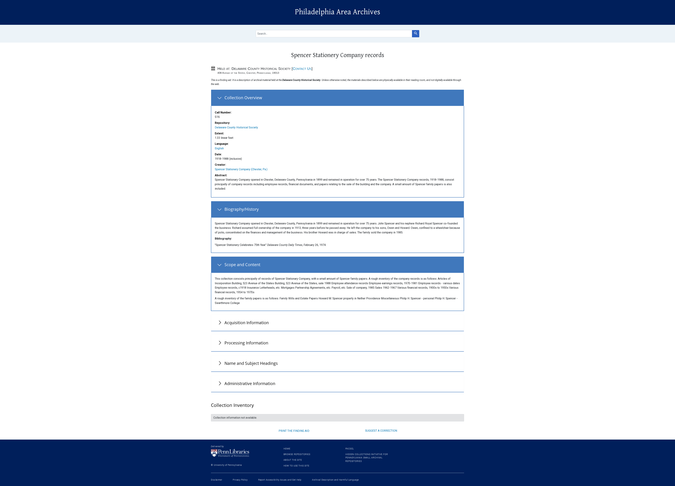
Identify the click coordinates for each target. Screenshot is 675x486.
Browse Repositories (297, 454)
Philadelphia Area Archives (337, 12)
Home (287, 448)
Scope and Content (242, 264)
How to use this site (296, 466)
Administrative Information (249, 383)
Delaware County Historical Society (236, 127)
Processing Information (246, 343)
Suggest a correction (381, 430)
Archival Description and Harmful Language (335, 480)
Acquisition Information (246, 322)
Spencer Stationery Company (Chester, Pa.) (241, 169)
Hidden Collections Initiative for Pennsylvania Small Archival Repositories (366, 457)
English (219, 148)
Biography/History (241, 209)
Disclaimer (216, 480)
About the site (293, 460)
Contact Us (302, 68)
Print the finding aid (294, 431)
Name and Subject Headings (251, 363)
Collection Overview (243, 97)
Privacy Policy (240, 480)
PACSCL (349, 448)
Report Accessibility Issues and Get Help (279, 480)
